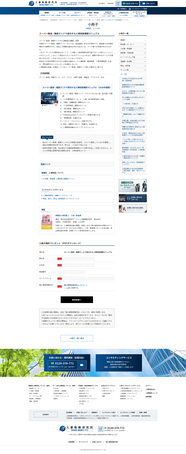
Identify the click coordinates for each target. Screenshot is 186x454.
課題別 (55, 399)
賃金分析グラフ (84, 393)
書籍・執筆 (143, 412)
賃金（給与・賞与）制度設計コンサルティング (61, 198)
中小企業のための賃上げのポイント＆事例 (133, 98)
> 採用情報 (109, 3)
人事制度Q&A (150, 389)
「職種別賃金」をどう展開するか (133, 115)
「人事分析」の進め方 (130, 103)
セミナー (149, 386)
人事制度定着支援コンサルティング (131, 391)
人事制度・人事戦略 (59, 391)
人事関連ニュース (152, 393)
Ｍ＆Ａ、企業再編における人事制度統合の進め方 (133, 92)
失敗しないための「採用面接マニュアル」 (133, 163)
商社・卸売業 (33, 393)
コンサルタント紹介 (108, 412)
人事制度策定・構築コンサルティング (57, 195)
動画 (103, 396)
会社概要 (69, 412)
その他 (81, 404)
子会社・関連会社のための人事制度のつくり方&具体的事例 (133, 134)
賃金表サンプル (84, 391)
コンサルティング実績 (139, 9)
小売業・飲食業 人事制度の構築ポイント (58, 178)
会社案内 (46, 414)
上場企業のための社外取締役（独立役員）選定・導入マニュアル (133, 170)
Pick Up (55, 388)
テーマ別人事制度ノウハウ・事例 (64, 386)
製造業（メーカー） (35, 388)
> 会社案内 (101, 3)
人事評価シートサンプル (87, 388)
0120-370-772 (64, 363)
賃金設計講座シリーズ (60, 393)
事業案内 (123, 9)
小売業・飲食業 (34, 391)
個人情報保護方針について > (75, 285)
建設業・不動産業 (34, 399)
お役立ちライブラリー (108, 386)
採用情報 (71, 442)
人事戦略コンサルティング (128, 393)
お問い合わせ (96, 442)
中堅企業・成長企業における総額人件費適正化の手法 (133, 121)
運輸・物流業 (33, 401)
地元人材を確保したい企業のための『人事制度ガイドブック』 (133, 109)
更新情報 (149, 397)
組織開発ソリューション (128, 396)
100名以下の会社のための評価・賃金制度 (132, 79)
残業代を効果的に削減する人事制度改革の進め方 (133, 128)
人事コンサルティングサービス (129, 386)
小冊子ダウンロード (108, 391)
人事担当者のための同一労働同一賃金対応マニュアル (133, 157)
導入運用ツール (84, 401)
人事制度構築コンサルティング (130, 388)
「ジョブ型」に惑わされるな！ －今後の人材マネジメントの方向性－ (134, 141)
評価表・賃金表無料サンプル (88, 386)
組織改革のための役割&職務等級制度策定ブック (133, 86)
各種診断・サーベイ (126, 399)
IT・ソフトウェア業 (35, 396)
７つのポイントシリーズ (61, 396)
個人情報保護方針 (112, 442)
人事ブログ (105, 388)
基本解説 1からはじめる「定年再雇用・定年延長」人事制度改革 (133, 149)
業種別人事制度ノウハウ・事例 (39, 386)
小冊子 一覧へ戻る (77, 338)
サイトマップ (83, 442)
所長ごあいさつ (82, 412)
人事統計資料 (106, 393)
